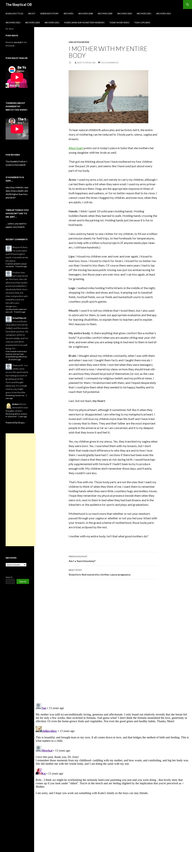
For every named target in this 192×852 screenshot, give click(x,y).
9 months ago (21, 266)
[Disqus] (113, 641)
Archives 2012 (163, 13)
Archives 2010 (124, 13)
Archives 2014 (32, 22)
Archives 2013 (13, 22)
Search (9, 577)
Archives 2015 (52, 22)
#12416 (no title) (14, 13)
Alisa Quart (76, 148)
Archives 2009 (105, 13)
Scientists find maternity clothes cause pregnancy (99, 572)
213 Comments (109, 62)
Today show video (119, 22)
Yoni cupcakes (142, 22)
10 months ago (14, 359)
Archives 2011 (144, 13)
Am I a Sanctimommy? (82, 559)
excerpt (18, 42)
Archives (68, 13)
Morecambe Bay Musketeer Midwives (84, 22)
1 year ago (22, 416)
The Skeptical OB (19, 4)
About (31, 13)
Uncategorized (79, 42)
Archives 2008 (85, 13)
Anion (15, 404)
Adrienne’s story (49, 13)
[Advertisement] (21, 489)
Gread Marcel (19, 318)
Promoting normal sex (15, 395)
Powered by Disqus (15, 422)
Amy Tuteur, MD (86, 62)
